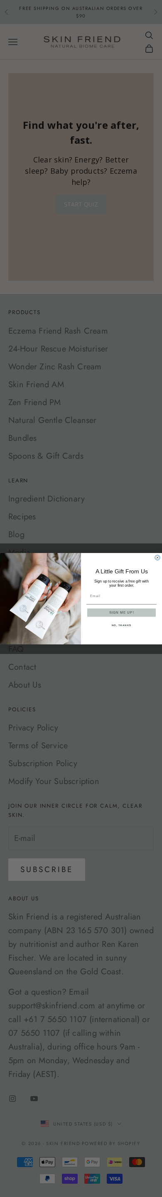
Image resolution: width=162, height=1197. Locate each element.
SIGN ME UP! (121, 612)
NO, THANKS (122, 625)
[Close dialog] (157, 557)
